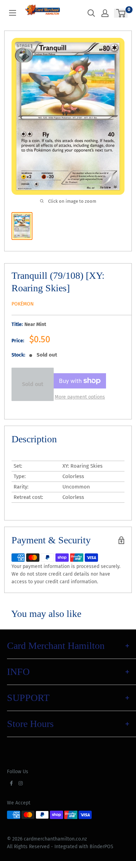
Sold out (32, 384)
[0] (121, 13)
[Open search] (91, 13)
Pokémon (23, 304)
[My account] (104, 13)
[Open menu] (12, 13)
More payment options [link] (80, 397)
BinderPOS (101, 847)
